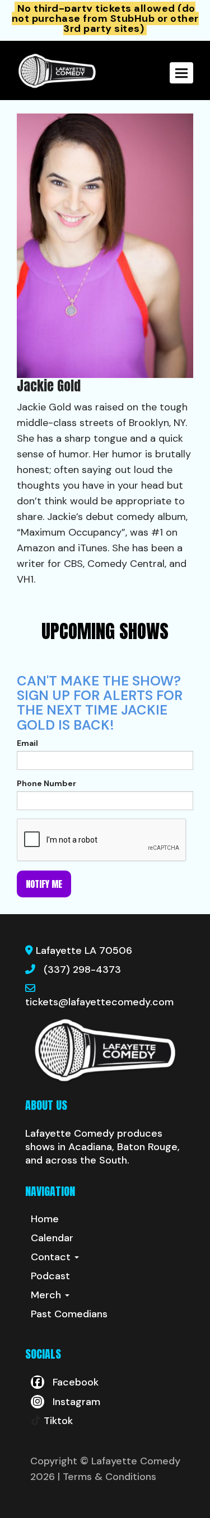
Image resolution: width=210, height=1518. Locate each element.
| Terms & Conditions (107, 1476)
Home (45, 1219)
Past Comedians (69, 1314)
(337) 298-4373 (82, 969)
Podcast (50, 1276)
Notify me (44, 884)
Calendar (52, 1238)
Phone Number (46, 783)
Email (27, 743)
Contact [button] (52, 1257)
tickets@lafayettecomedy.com (99, 1002)
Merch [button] (47, 1295)
